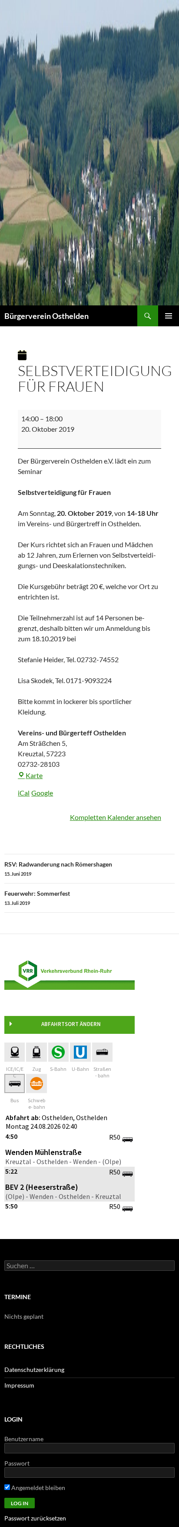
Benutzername (23, 1438)
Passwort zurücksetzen (35, 1518)
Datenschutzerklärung (34, 1369)
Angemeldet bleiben (37, 1487)
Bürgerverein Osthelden (46, 316)
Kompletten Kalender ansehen (115, 817)
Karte (34, 775)
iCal (24, 793)
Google (42, 793)
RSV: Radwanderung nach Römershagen (58, 868)
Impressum (19, 1385)
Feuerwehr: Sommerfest (37, 898)
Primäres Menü (168, 315)
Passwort (17, 1463)
